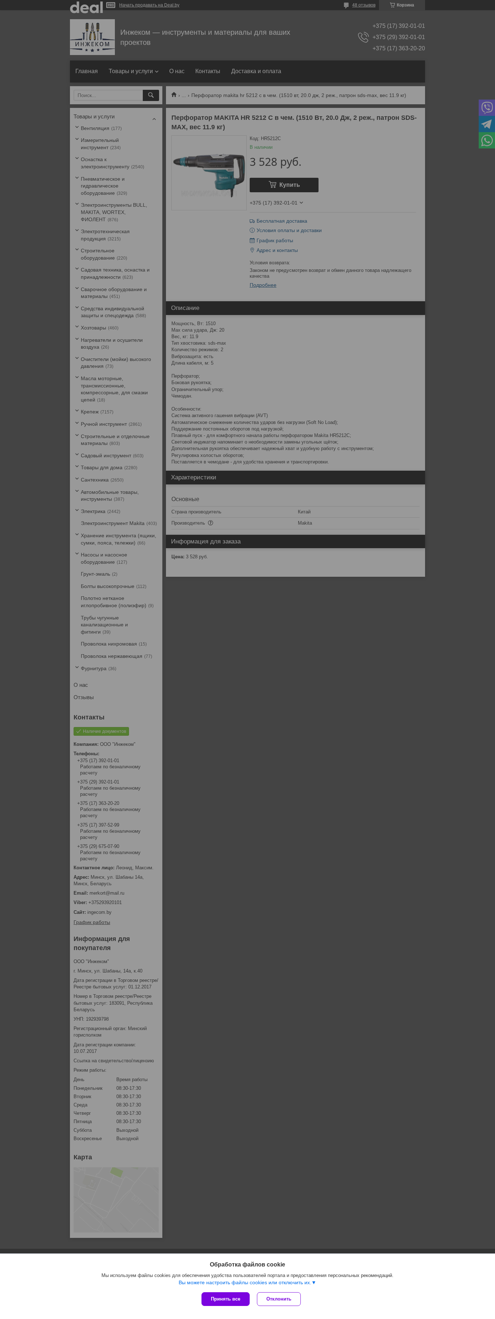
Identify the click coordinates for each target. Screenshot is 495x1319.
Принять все (225, 1299)
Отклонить (278, 1299)
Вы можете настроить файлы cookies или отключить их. (245, 1282)
